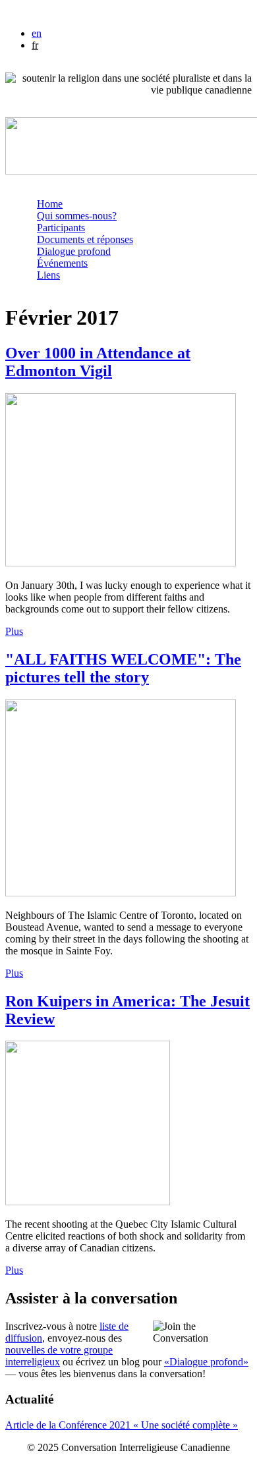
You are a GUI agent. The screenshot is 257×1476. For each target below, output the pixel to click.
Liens (48, 275)
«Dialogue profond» (206, 1361)
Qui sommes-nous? (77, 215)
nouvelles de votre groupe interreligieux (59, 1355)
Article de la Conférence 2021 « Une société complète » (121, 1425)
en (37, 33)
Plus (14, 631)
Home (50, 203)
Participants (61, 227)
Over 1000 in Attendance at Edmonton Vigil (97, 361)
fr (35, 45)
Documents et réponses (85, 239)
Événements (62, 263)
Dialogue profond (74, 251)
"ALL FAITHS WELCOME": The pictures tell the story (123, 668)
